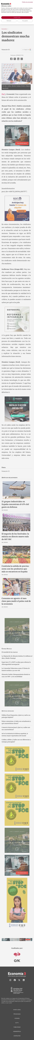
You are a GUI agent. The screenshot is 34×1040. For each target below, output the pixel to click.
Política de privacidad (27, 2)
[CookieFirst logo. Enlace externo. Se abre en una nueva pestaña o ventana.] (6, 4)
